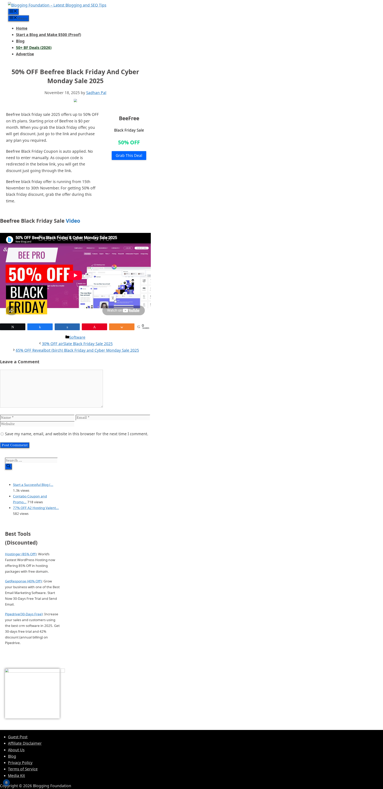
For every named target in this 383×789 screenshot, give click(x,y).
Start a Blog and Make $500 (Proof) (48, 34)
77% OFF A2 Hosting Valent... (36, 507)
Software (77, 337)
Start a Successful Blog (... (33, 484)
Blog (20, 41)
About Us (16, 750)
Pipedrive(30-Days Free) (23, 614)
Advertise (25, 54)
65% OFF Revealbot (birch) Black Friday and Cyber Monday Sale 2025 (77, 350)
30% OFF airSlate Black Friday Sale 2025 (77, 343)
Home (21, 28)
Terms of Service (23, 769)
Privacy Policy (20, 762)
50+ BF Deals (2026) (33, 47)
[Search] (8, 466)
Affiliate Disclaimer (25, 743)
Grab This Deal (129, 155)
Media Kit (16, 775)
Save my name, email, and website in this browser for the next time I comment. (76, 433)
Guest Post (18, 737)
